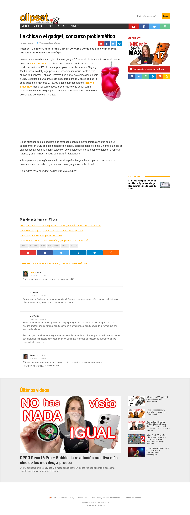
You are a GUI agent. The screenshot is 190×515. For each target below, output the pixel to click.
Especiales (82, 497)
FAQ (72, 497)
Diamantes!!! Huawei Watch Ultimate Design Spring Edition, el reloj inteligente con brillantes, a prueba (158, 426)
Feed (53, 497)
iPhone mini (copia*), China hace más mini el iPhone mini (156, 412)
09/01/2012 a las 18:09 (38, 359)
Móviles (75, 26)
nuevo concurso (38, 63)
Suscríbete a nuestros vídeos (148, 69)
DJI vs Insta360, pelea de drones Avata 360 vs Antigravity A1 (157, 399)
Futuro (49, 26)
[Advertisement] (70, 6)
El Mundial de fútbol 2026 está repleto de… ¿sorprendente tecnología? (157, 451)
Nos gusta (34, 246)
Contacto (63, 497)
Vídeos (25, 26)
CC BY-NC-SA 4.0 (96, 503)
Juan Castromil (29, 43)
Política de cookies (133, 497)
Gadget (65, 246)
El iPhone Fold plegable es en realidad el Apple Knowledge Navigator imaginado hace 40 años (142, 184)
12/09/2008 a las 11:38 (38, 296)
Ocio (43, 246)
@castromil (43, 43)
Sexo (49, 246)
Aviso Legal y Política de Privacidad (106, 497)
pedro (33, 272)
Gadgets (37, 26)
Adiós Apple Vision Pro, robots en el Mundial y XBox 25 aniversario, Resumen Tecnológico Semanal (156, 439)
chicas (56, 246)
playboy (74, 246)
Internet (62, 26)
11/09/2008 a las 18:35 (38, 276)
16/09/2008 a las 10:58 (38, 319)
